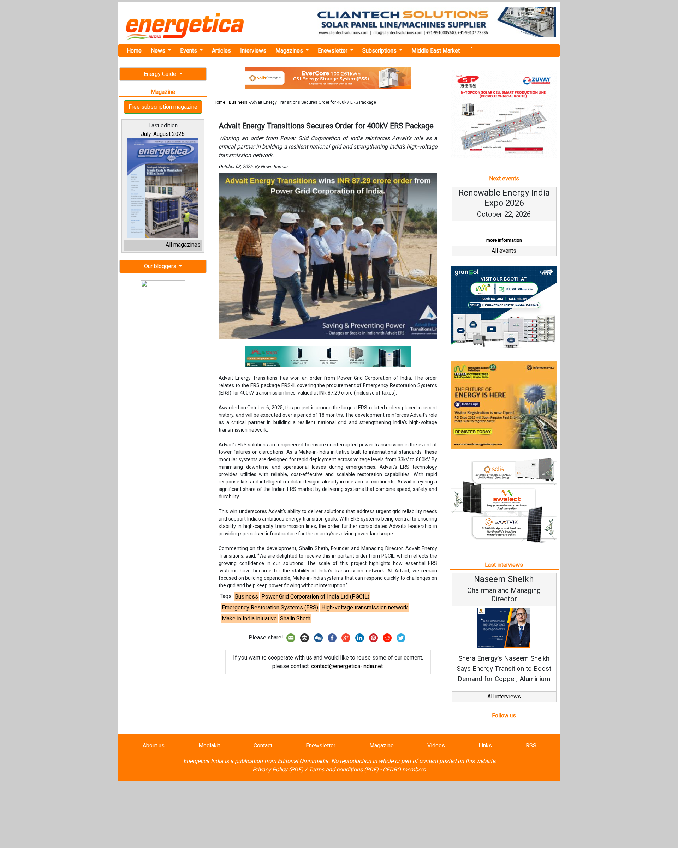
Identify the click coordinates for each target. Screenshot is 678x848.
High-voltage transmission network (364, 607)
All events (504, 250)
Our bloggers (161, 266)
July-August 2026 (163, 134)
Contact (263, 745)
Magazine (381, 745)
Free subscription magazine (163, 106)
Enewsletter (333, 50)
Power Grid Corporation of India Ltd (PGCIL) (315, 596)
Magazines (289, 50)
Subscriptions (380, 50)
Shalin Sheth (295, 618)
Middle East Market (435, 50)
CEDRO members (404, 769)
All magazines (183, 244)
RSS (531, 745)
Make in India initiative (249, 618)
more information (504, 240)
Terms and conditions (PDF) (344, 769)
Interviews (253, 50)
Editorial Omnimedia (303, 761)
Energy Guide (161, 74)
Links (485, 745)
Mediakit (209, 745)
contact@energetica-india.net (347, 666)
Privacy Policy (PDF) (277, 769)
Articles (221, 50)
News (159, 50)
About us (154, 745)
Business (238, 102)
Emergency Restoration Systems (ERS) (270, 607)
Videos (436, 745)
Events (189, 50)
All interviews (504, 696)
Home (134, 50)
